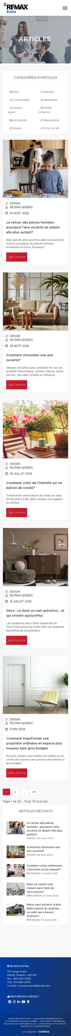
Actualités (19, 120)
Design (16, 128)
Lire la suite (16, 257)
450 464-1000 (22, 979)
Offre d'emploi (45, 110)
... (24, 792)
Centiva (43, 1031)
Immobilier (50, 100)
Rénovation (51, 120)
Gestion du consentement (35, 1026)
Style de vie (51, 128)
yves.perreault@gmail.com (34, 986)
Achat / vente (15, 110)
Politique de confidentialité (20, 1024)
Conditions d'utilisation (52, 1024)
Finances (48, 92)
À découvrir (20, 100)
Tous (15, 92)
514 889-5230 (22, 982)
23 (34, 792)
